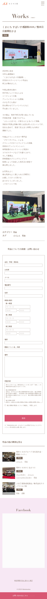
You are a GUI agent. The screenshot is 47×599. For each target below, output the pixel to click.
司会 (15, 232)
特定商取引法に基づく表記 (23, 580)
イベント (16, 236)
